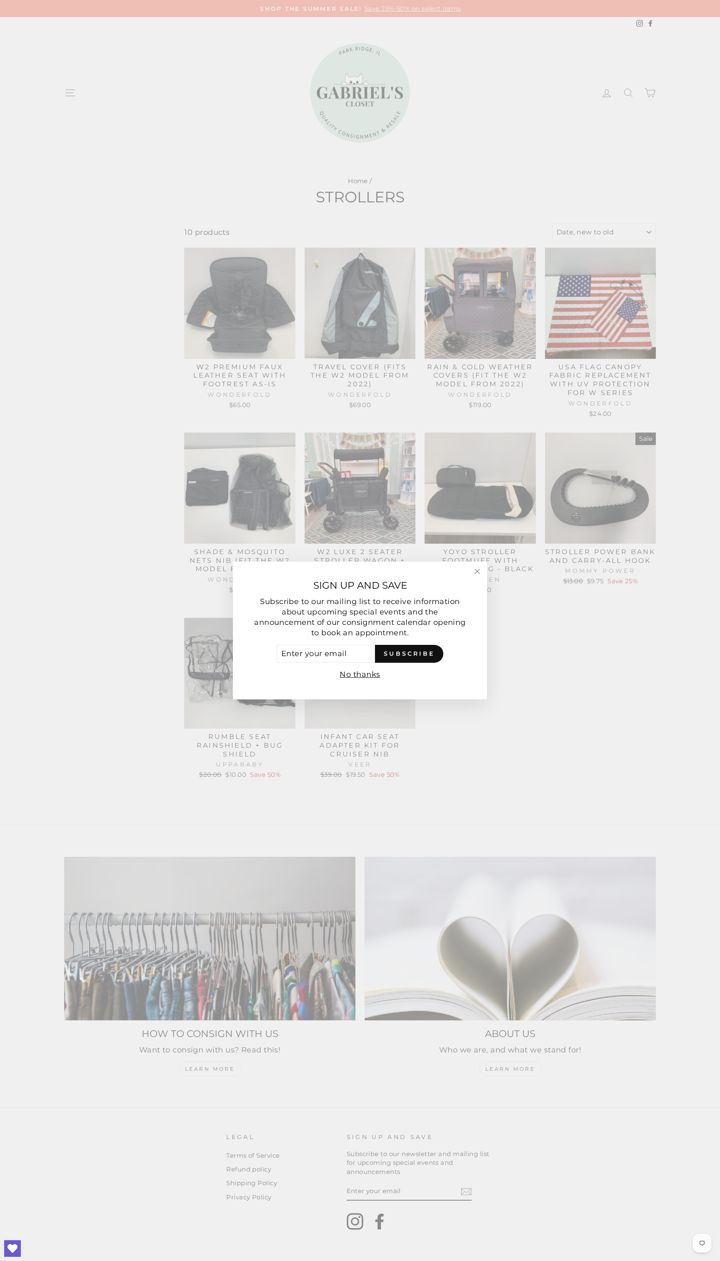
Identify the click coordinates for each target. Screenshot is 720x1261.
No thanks (360, 674)
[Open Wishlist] (12, 1248)
